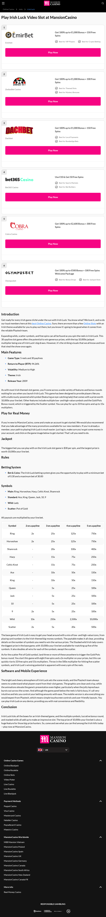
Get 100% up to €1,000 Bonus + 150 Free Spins (75, 34)
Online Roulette (11, 770)
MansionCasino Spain (13, 851)
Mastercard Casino (12, 815)
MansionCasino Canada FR (16, 879)
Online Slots (90, 323)
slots (21, 9)
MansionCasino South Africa (16, 870)
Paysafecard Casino (12, 825)
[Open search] (102, 3)
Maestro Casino (11, 829)
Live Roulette (10, 789)
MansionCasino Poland (14, 847)
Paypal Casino (10, 806)
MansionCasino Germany (15, 861)
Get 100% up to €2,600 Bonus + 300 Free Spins (75, 225)
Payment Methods (12, 801)
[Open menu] (3, 3)
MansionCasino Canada (14, 865)
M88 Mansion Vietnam (14, 842)
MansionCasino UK (12, 856)
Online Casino (8, 9)
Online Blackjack (11, 765)
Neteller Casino (11, 820)
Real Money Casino (12, 892)
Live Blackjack (10, 793)
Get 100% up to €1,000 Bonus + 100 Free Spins (75, 81)
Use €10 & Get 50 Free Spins (69, 177)
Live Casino (9, 784)
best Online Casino (41, 323)
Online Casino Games (13, 760)
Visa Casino (9, 811)
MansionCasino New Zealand (17, 875)
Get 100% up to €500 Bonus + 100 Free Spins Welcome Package (77, 272)
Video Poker (9, 779)
